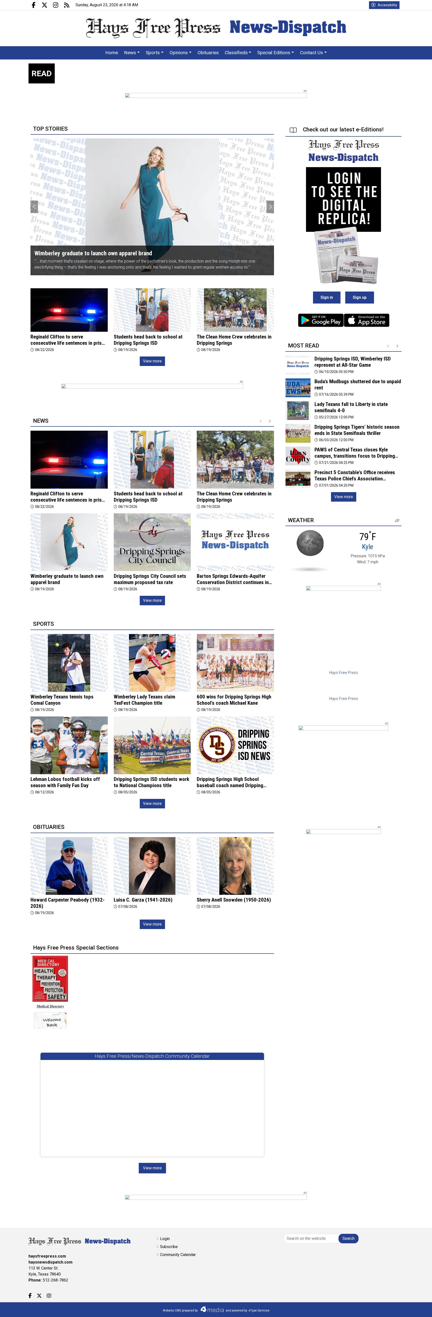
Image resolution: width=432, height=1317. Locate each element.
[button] (397, 521)
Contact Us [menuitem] (311, 52)
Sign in (326, 297)
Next (270, 207)
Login (165, 1238)
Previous (34, 207)
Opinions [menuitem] (179, 52)
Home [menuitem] (111, 52)
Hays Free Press (343, 672)
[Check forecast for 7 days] (309, 550)
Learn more (390, 1308)
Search (348, 1238)
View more (152, 361)
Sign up (359, 297)
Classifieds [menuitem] (236, 52)
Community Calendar (178, 1254)
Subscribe (169, 1246)
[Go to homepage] (216, 28)
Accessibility (387, 5)
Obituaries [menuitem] (208, 52)
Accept (415, 1308)
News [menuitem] (130, 52)
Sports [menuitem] (153, 52)
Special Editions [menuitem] (273, 52)
